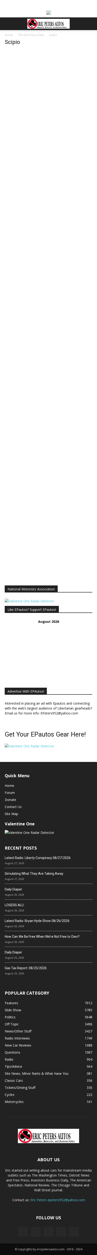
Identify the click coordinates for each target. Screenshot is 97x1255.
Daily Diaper (13, 889)
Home (9, 35)
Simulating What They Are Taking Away (34, 873)
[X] (35, 1231)
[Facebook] (23, 1231)
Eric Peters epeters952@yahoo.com (57, 1200)
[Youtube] (74, 1231)
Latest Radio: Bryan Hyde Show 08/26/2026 (37, 921)
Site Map (11, 814)
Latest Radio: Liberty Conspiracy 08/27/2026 (38, 858)
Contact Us (13, 806)
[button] (8, 23)
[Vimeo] (48, 1231)
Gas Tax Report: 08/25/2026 (26, 968)
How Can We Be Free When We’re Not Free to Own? (42, 936)
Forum (10, 792)
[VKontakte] (61, 1231)
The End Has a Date (31, 35)
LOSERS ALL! (14, 905)
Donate (10, 799)
